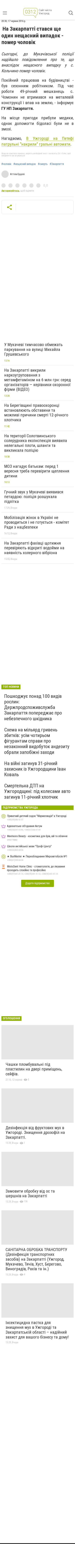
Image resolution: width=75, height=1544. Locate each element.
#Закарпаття (57, 164)
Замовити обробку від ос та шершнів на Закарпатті (30, 1193)
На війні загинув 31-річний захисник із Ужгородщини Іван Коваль (35, 769)
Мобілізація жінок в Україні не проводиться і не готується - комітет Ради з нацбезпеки (36, 522)
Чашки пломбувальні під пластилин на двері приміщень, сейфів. (34, 1069)
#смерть (43, 164)
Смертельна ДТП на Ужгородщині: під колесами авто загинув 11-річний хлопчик (37, 791)
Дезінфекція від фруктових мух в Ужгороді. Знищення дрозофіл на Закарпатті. (35, 1132)
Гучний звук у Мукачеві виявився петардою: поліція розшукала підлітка (33, 497)
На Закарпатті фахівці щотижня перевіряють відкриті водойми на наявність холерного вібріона (34, 548)
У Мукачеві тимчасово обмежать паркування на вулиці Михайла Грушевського (33, 349)
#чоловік (6, 164)
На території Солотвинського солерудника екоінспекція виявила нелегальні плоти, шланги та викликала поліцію (35, 443)
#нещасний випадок (24, 164)
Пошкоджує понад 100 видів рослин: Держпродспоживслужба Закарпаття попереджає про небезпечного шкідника (33, 707)
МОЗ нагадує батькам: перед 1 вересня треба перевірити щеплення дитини (36, 471)
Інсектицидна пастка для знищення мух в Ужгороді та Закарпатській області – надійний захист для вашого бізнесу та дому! (37, 1330)
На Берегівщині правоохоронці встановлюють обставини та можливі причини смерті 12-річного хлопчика (36, 412)
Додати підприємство (37, 883)
